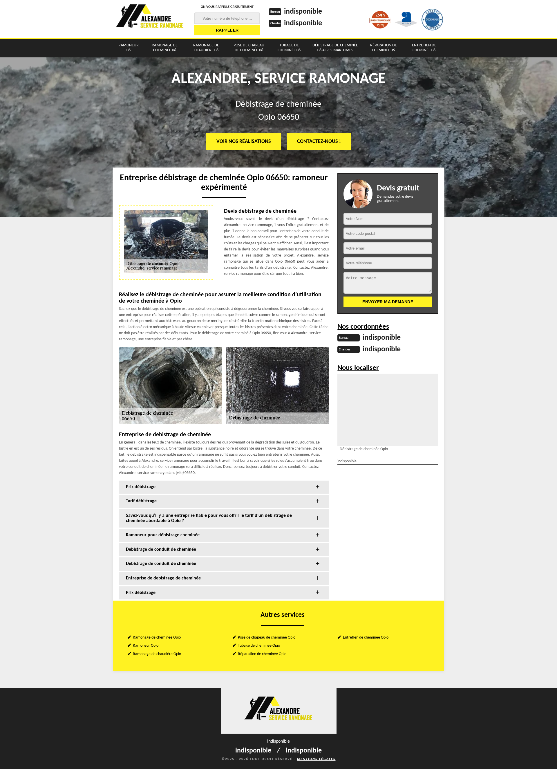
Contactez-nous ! (319, 141)
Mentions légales (316, 759)
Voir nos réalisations (243, 141)
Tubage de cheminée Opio (259, 645)
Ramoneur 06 (128, 47)
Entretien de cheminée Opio (365, 637)
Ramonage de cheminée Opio (157, 637)
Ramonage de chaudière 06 (206, 47)
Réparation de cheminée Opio (262, 654)
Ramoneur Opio (145, 645)
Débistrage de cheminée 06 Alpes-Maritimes (335, 47)
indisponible (303, 12)
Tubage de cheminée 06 (289, 47)
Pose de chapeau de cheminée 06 (249, 47)
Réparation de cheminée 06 (383, 47)
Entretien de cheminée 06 (424, 47)
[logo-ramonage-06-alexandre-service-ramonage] (150, 19)
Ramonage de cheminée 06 (165, 47)
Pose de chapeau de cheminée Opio (266, 637)
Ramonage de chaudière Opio (157, 654)
